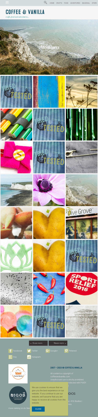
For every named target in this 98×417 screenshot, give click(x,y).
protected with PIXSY (77, 382)
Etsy (15, 357)
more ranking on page (22, 408)
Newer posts (60, 343)
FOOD (66, 3)
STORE (94, 3)
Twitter (35, 351)
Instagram (36, 357)
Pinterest (73, 351)
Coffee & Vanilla (25, 12)
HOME (52, 3)
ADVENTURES (75, 3)
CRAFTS (59, 3)
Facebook (17, 351)
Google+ (54, 351)
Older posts (36, 343)
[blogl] (18, 373)
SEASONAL (86, 3)
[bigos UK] (18, 395)
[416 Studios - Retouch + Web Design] (70, 393)
